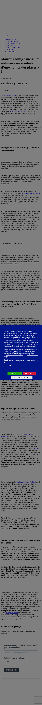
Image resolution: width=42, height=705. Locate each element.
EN (10, 365)
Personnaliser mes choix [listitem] (21, 377)
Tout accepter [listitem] (14, 373)
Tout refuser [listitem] (29, 373)
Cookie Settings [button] (30, 351)
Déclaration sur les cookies (14, 355)
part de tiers (10, 335)
